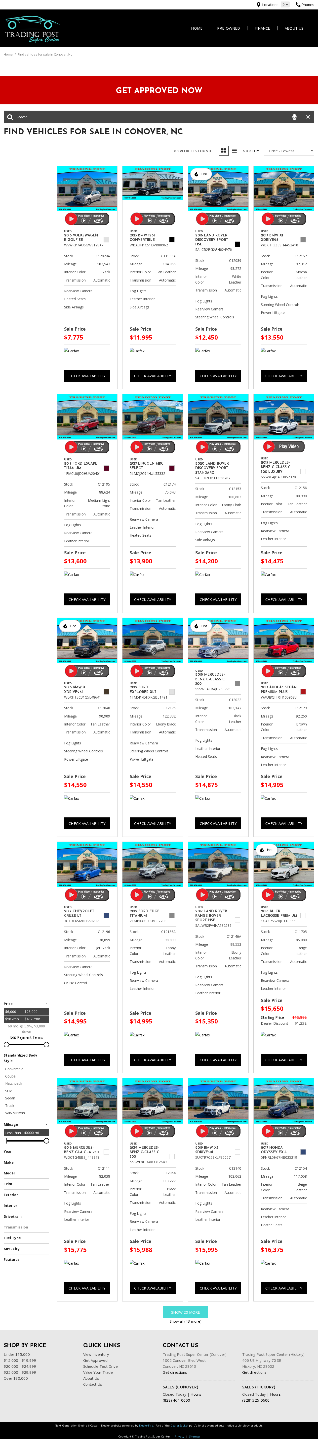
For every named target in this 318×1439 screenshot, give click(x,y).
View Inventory (96, 1354)
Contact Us (92, 1384)
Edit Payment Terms (26, 1037)
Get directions (175, 1372)
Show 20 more (185, 1312)
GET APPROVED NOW (159, 91)
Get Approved (95, 1360)
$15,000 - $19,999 (20, 1360)
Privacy (179, 1436)
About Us (294, 28)
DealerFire (146, 1425)
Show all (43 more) (185, 1321)
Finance (262, 28)
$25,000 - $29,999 (20, 1372)
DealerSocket (179, 1425)
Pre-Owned (228, 28)
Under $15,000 (17, 1354)
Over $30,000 (16, 1378)
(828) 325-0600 (256, 1400)
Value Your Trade (98, 1372)
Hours (196, 1394)
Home (196, 28)
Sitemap (194, 1436)
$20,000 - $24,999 (20, 1366)
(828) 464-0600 (176, 1400)
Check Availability (87, 375)
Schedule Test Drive (100, 1366)
